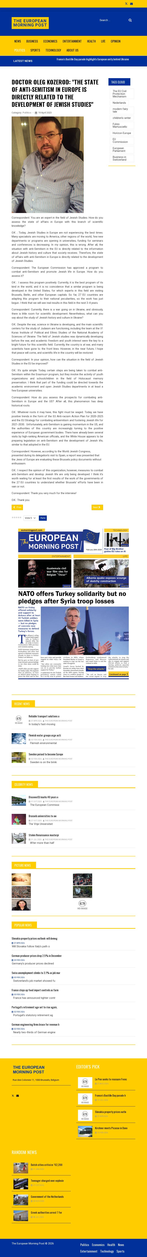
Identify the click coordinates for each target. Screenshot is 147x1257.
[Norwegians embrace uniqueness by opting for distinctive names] (21, 879)
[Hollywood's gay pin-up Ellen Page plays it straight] (82, 905)
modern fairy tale (120, 110)
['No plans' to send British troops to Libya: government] (82, 892)
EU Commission (120, 141)
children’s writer (122, 118)
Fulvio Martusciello (120, 125)
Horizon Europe (122, 133)
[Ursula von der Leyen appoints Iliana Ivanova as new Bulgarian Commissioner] (21, 905)
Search (131, 20)
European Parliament (119, 150)
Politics (27, 112)
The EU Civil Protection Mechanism (119, 93)
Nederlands (119, 102)
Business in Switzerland (119, 158)
